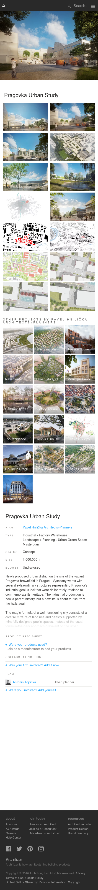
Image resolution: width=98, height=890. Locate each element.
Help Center (13, 837)
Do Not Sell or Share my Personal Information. (36, 882)
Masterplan (31, 544)
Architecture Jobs (79, 824)
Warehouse (59, 535)
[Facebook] (8, 850)
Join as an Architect (42, 824)
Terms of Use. (15, 877)
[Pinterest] (30, 850)
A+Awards (12, 828)
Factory (44, 535)
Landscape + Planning (39, 539)
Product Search (78, 828)
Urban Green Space (72, 539)
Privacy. (80, 873)
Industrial (29, 535)
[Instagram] (41, 850)
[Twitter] (19, 850)
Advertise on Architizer (44, 833)
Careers (11, 833)
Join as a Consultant (43, 828)
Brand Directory (78, 833)
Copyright (74, 882)
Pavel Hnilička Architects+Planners (47, 527)
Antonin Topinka (24, 682)
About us (12, 824)
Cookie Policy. (34, 877)
